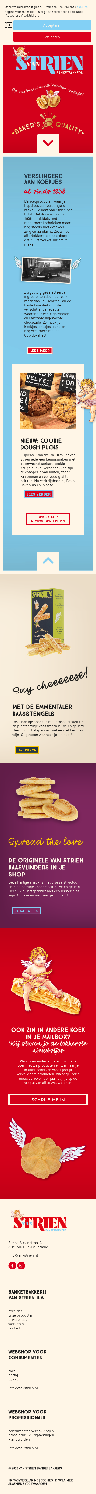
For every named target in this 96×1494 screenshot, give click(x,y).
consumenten (25, 1357)
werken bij (17, 1323)
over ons (15, 1310)
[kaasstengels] (50, 620)
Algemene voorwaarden (27, 1484)
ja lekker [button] (27, 750)
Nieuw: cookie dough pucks (41, 443)
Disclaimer (64, 1480)
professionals (26, 1417)
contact (14, 1327)
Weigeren (52, 36)
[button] (48, 401)
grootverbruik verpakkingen (31, 1434)
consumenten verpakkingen (31, 1430)
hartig (13, 1374)
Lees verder (39, 494)
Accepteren (52, 25)
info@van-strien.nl (23, 1255)
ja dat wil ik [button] (26, 910)
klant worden (19, 1439)
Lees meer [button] (40, 350)
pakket (14, 1379)
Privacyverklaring (23, 1480)
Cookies (47, 1480)
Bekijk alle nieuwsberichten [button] (48, 518)
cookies (82, 6)
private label (18, 1319)
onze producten (20, 1315)
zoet (11, 1370)
